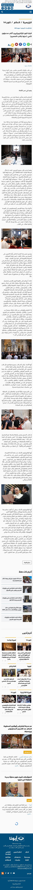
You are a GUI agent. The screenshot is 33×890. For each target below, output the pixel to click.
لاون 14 (7, 22)
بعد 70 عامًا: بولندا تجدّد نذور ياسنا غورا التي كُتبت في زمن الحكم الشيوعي (24, 682)
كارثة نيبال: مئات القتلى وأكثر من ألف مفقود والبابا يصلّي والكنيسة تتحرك (18, 826)
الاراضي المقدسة (8, 884)
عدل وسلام (27, 752)
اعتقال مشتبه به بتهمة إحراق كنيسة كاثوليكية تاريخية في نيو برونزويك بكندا (9, 656)
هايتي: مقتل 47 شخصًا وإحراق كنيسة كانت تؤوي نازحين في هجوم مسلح (24, 708)
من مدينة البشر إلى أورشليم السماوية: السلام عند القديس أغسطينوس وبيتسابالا (17, 729)
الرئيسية (27, 22)
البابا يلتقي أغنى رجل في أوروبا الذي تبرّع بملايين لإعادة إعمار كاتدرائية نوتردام (24, 656)
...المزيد (17, 765)
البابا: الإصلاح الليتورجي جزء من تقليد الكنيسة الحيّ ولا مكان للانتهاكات (9, 708)
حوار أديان (8, 888)
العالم (17, 22)
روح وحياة (27, 888)
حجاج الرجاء (27, 562)
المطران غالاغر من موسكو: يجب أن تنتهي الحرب (9, 681)
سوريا (29, 800)
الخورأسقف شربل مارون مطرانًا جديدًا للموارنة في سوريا (18, 778)
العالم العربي (17, 883)
